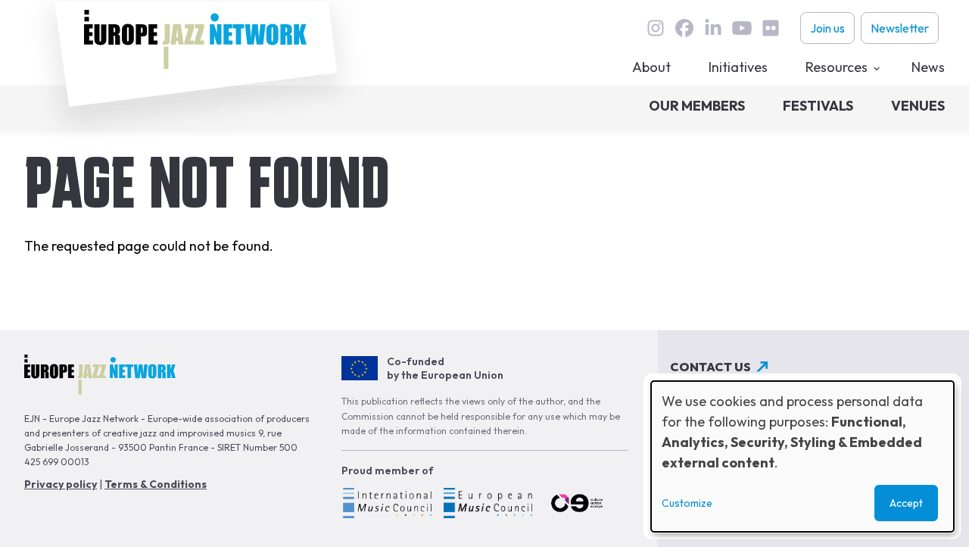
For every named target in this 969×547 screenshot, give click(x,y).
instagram (655, 28)
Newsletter (900, 28)
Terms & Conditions (155, 484)
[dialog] (802, 456)
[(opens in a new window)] (386, 505)
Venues (918, 105)
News (928, 67)
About (651, 67)
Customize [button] (687, 503)
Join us (827, 28)
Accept (906, 503)
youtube (742, 28)
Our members (697, 105)
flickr (770, 28)
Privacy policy (60, 484)
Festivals (818, 105)
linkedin (713, 28)
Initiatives (738, 67)
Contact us (710, 366)
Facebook (684, 28)
